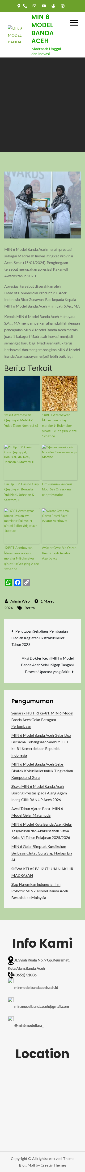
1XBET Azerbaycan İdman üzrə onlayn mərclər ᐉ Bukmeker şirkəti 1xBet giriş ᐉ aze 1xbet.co (59, 425)
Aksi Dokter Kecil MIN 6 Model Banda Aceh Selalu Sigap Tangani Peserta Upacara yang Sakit (47, 665)
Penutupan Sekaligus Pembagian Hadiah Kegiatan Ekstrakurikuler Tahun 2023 (39, 638)
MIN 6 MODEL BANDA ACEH (42, 29)
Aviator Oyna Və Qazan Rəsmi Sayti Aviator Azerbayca (59, 553)
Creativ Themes (53, 1165)
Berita (30, 607)
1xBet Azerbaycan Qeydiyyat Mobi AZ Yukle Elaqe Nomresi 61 (21, 420)
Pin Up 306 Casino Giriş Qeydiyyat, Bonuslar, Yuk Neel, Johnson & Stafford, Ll (21, 492)
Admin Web (20, 601)
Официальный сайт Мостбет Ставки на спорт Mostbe (57, 489)
